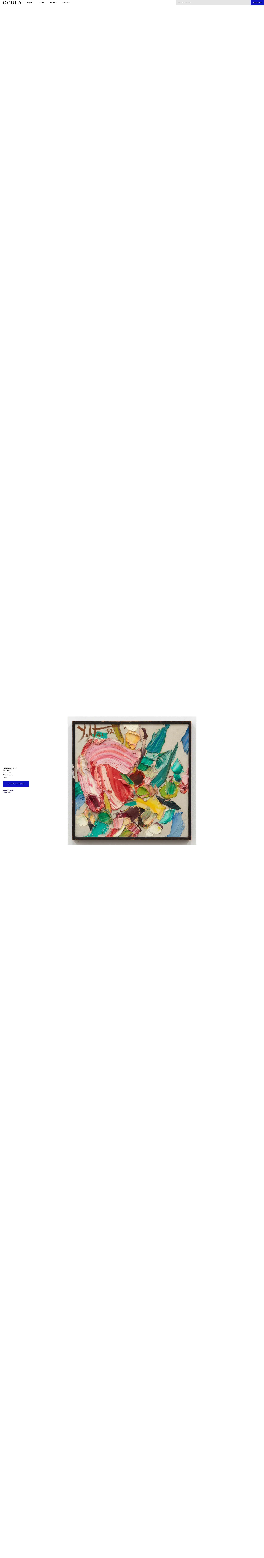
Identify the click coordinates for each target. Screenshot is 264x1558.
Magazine (30, 3)
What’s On (66, 3)
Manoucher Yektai (10, 768)
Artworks (42, 3)
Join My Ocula (257, 2)
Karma (5, 777)
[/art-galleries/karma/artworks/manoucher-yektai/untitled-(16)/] (11, 3)
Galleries (53, 3)
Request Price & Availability (16, 783)
